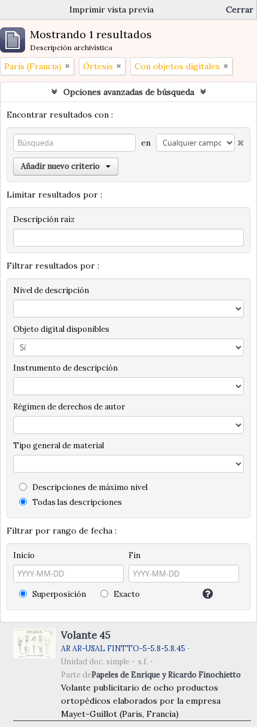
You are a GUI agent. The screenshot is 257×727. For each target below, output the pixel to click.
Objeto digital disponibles (61, 329)
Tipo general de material (58, 445)
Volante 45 (86, 635)
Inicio (24, 555)
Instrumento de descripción (65, 368)
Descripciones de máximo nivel (89, 487)
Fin (134, 555)
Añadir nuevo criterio (60, 166)
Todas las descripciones (76, 502)
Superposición (58, 594)
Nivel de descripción (51, 290)
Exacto (126, 594)
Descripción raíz (44, 219)
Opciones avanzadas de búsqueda (128, 92)
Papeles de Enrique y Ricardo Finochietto (166, 674)
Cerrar (239, 9)
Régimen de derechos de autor (69, 407)
